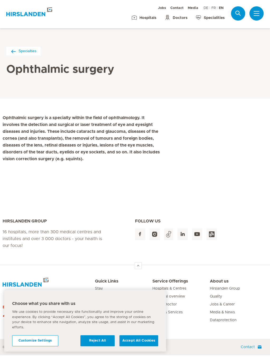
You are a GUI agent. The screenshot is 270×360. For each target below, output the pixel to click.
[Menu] (256, 13)
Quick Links (106, 281)
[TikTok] (168, 234)
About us (219, 281)
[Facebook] (140, 234)
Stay (99, 288)
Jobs (162, 8)
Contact (177, 8)
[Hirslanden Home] (49, 284)
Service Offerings (170, 281)
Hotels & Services (167, 312)
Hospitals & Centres (169, 288)
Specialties (27, 51)
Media (193, 8)
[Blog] (211, 234)
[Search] (238, 13)
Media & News (222, 312)
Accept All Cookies (138, 340)
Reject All (97, 340)
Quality (216, 296)
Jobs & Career (222, 304)
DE (206, 8)
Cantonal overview (168, 296)
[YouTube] (197, 234)
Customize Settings (35, 340)
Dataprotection (223, 320)
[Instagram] (155, 234)
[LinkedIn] (182, 234)
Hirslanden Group (225, 288)
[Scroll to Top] (138, 265)
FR (213, 8)
